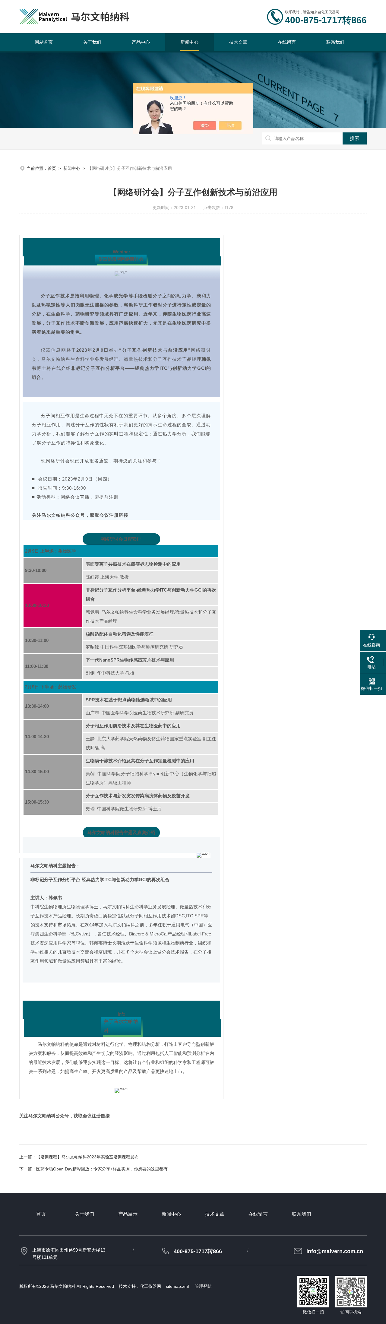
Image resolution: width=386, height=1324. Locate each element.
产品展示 (128, 1214)
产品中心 (141, 42)
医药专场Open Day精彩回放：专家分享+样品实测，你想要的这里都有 (102, 1169)
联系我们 (335, 42)
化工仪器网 (150, 1286)
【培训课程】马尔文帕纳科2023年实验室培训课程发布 (87, 1156)
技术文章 (238, 42)
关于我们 (92, 42)
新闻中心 (189, 42)
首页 (52, 168)
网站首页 (44, 42)
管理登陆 (203, 1286)
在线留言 (287, 42)
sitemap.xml (177, 1286)
